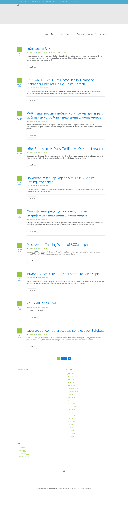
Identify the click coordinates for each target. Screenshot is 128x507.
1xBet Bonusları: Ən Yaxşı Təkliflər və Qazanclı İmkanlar (64, 149)
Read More (32, 67)
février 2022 (71, 422)
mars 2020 (71, 437)
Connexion (22, 448)
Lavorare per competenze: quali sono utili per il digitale (65, 330)
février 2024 (71, 404)
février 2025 (72, 386)
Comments (24, 454)
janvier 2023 (71, 416)
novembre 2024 (73, 392)
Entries (22, 451)
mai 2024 (71, 401)
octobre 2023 (72, 407)
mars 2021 (71, 431)
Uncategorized (43, 52)
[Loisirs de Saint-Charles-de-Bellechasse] (64, 471)
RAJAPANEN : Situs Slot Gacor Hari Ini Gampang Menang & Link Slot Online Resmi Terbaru (60, 82)
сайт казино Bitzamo (41, 49)
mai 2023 (71, 413)
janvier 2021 (71, 434)
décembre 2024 (73, 389)
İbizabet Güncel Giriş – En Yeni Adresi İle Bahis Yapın (63, 274)
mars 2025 (71, 383)
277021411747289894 (41, 303)
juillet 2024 (71, 398)
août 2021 (71, 425)
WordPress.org (24, 457)
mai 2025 (71, 377)
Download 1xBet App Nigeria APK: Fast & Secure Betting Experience (60, 180)
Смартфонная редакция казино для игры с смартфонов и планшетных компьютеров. (57, 213)
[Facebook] (110, 2)
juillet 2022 (71, 419)
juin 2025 (71, 374)
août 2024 (71, 395)
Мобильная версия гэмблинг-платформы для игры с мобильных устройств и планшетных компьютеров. (65, 115)
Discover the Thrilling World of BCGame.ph (57, 244)
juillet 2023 (71, 410)
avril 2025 (71, 380)
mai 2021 (70, 428)
